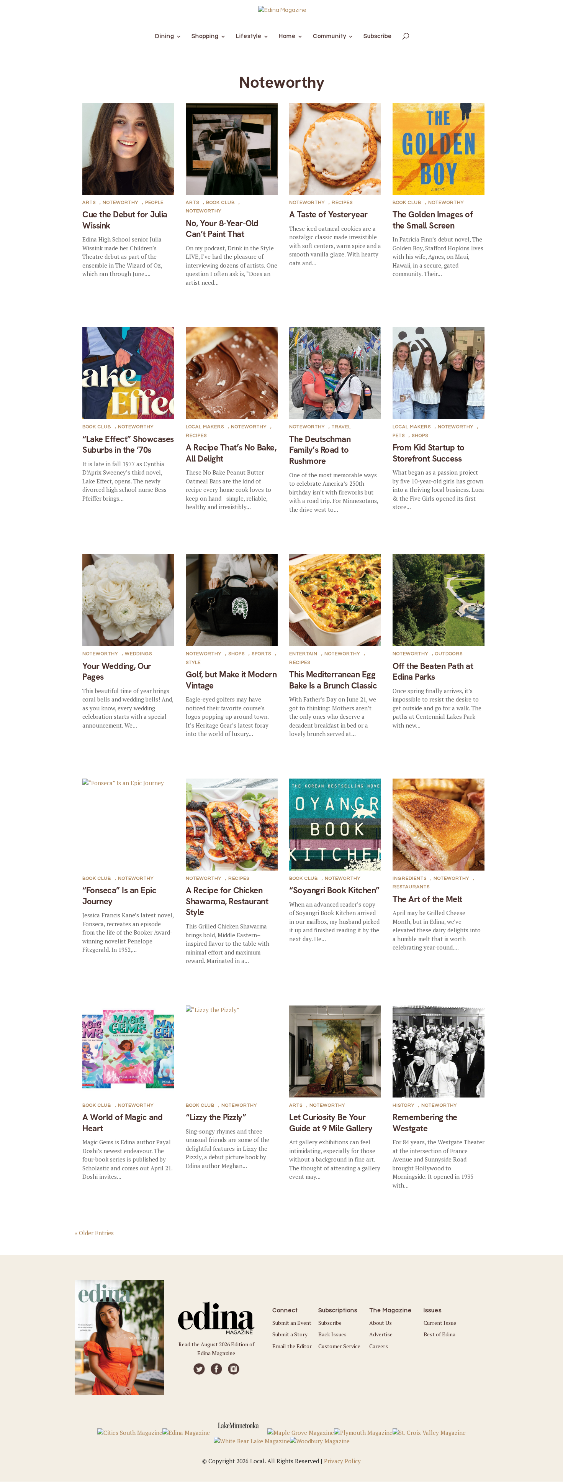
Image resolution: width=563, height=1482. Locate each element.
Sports (261, 653)
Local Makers (205, 426)
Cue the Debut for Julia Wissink (124, 220)
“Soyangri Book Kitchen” (334, 890)
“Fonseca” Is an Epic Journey (119, 896)
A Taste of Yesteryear (328, 214)
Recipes (342, 202)
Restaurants (411, 886)
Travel (341, 426)
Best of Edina (439, 1334)
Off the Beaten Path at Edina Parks (433, 671)
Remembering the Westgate (425, 1123)
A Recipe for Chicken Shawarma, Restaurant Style (227, 901)
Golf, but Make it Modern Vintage (231, 680)
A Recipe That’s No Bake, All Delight (231, 453)
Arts (89, 202)
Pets (399, 435)
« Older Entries (94, 1232)
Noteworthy (120, 202)
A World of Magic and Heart (122, 1123)
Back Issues (332, 1334)
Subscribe (330, 1322)
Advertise (381, 1334)
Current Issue (440, 1322)
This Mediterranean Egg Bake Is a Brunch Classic (333, 680)
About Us (380, 1322)
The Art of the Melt (427, 899)
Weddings (138, 653)
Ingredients (410, 878)
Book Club (220, 202)
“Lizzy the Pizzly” (216, 1117)
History (403, 1105)
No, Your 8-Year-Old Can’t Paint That (222, 229)
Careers (378, 1346)
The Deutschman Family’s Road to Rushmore (319, 450)
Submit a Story (290, 1334)
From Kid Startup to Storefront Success (429, 453)
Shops (420, 435)
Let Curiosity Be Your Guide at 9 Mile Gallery (331, 1123)
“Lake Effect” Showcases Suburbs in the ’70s (128, 445)
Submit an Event (291, 1322)
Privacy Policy (342, 1461)
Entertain (303, 653)
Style (193, 662)
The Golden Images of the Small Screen (433, 220)
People (154, 202)
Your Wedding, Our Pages (116, 671)
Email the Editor (292, 1346)
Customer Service (339, 1346)
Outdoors (449, 653)
